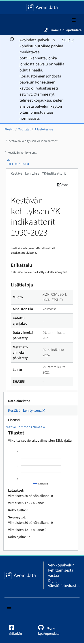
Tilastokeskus (44, 129)
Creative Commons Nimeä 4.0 (25, 427)
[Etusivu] (42, 7)
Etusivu (9, 129)
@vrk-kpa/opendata (49, 631)
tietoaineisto (18, 164)
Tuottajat (24, 129)
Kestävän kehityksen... (22, 152)
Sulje (66, 40)
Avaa (65, 184)
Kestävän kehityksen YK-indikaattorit (33, 141)
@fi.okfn (15, 633)
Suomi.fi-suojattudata (66, 30)
